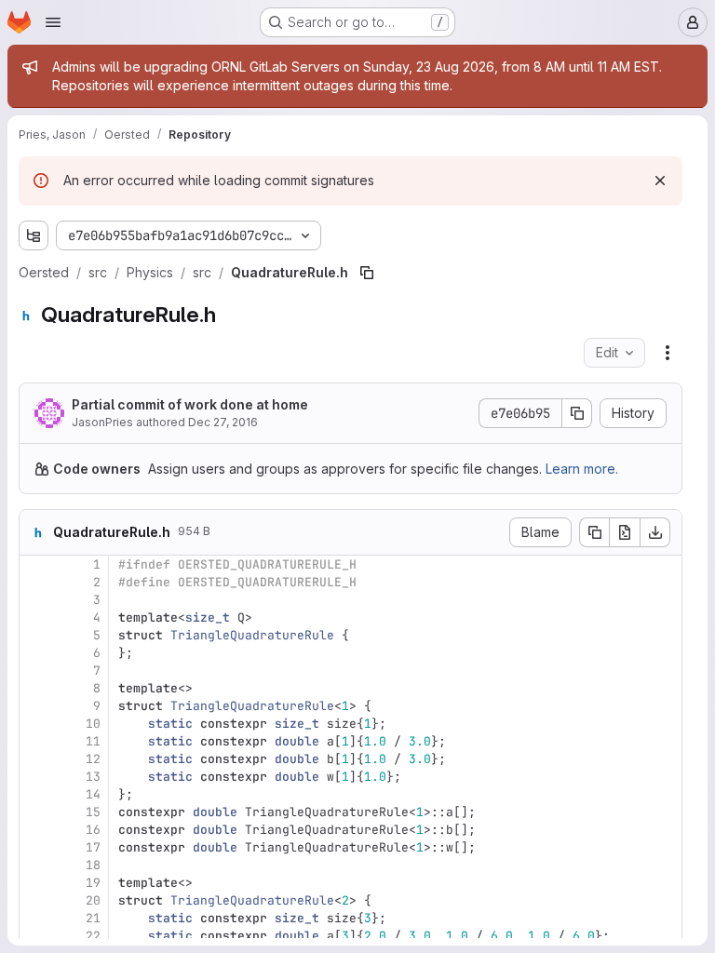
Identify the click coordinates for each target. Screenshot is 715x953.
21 (93, 918)
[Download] (655, 532)
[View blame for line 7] (35, 670)
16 (93, 830)
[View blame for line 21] (35, 918)
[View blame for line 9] (35, 706)
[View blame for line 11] (35, 741)
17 (93, 847)
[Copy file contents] (594, 532)
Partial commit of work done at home (190, 404)
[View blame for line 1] (35, 564)
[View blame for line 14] (35, 794)
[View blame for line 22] (35, 936)
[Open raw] (625, 532)
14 (93, 794)
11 (93, 741)
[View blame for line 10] (35, 723)
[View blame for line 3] (35, 600)
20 (93, 900)
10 (93, 724)
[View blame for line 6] (35, 653)
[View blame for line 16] (35, 830)
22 (93, 936)
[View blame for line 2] (35, 582)
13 (93, 777)
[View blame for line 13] (35, 776)
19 (93, 883)
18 (93, 865)
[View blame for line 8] (35, 688)
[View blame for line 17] (35, 847)
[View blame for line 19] (35, 883)
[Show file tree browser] (33, 235)
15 (93, 812)
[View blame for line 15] (35, 812)
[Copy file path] (367, 273)
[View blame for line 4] (35, 617)
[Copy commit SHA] (577, 413)
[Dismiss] (660, 180)
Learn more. (582, 468)
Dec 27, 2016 (223, 422)
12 (93, 759)
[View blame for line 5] (35, 635)
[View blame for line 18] (35, 865)
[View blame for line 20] (35, 900)
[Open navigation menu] (53, 22)
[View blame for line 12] (35, 759)
